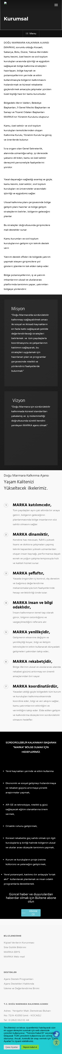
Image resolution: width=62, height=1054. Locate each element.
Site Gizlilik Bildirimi (15, 947)
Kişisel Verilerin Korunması (19, 942)
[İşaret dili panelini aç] (56, 1034)
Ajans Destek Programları (18, 979)
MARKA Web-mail (14, 956)
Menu (32, 33)
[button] (56, 4)
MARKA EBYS (12, 952)
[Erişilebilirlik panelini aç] (56, 1042)
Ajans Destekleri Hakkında (19, 983)
